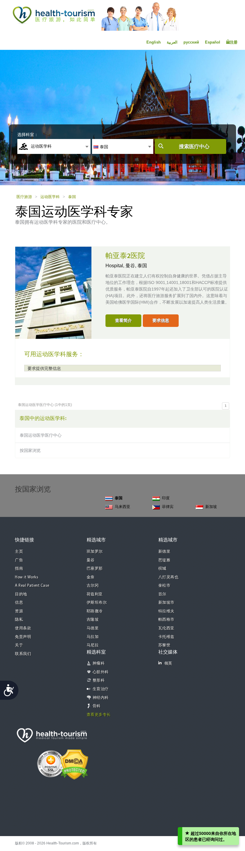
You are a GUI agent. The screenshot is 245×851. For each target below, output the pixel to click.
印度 (166, 498)
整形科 (99, 680)
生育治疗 (101, 689)
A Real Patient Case (32, 586)
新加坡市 (166, 603)
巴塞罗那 (95, 569)
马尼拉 (93, 645)
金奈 (91, 577)
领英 (168, 663)
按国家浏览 (30, 450)
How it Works (26, 577)
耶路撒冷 (95, 611)
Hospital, (115, 265)
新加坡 (211, 506)
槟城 (162, 569)
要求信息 (160, 320)
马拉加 (93, 637)
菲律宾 (168, 506)
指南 (19, 569)
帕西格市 (166, 620)
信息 (19, 603)
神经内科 (101, 698)
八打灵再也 (168, 577)
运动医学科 (50, 196)
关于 (19, 645)
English (153, 42)
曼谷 (91, 560)
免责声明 (23, 637)
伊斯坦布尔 (97, 603)
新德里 (164, 552)
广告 (19, 560)
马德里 (93, 628)
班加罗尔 (95, 552)
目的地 (21, 594)
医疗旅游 (24, 196)
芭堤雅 (164, 560)
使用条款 (23, 628)
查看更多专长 (99, 715)
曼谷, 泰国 (136, 265)
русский (191, 42)
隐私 (19, 620)
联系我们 (23, 654)
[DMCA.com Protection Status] (74, 764)
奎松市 (164, 586)
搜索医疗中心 (194, 146)
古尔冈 (93, 586)
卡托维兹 (166, 637)
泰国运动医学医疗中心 (41, 435)
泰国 (72, 196)
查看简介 (123, 320)
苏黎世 (164, 645)
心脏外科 (101, 672)
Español (212, 42)
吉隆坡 (93, 620)
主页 (19, 552)
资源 (19, 611)
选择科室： (27, 134)
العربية (172, 42)
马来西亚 (122, 506)
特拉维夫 (166, 611)
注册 (234, 42)
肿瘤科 (99, 663)
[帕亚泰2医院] (53, 292)
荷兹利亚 (95, 594)
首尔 (162, 594)
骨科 (97, 706)
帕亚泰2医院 (125, 256)
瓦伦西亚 (166, 628)
